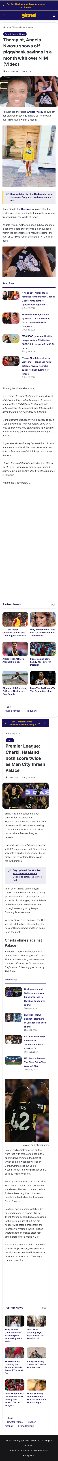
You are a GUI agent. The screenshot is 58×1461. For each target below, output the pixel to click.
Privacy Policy (29, 1455)
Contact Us (26, 1450)
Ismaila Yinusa (12, 71)
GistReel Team (41, 1450)
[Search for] (54, 16)
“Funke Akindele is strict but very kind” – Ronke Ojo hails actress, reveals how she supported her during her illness (36, 366)
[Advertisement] (29, 573)
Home (8, 27)
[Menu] (3, 16)
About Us (14, 1450)
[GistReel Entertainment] (29, 15)
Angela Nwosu (13, 710)
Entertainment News (23, 27)
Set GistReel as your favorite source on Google (25, 5)
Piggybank (31, 710)
